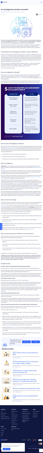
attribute (4, 185)
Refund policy (35, 416)
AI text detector (4, 205)
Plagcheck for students (5, 416)
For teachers (3, 415)
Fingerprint (14, 327)
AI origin (7, 55)
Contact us (2, 430)
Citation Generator (15, 415)
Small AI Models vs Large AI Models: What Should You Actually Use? (25, 371)
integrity (8, 74)
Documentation (24, 411)
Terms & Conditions (36, 411)
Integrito (8, 324)
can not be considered (17, 182)
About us (2, 432)
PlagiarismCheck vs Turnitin (5, 418)
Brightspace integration (26, 413)
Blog (1, 435)
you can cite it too (30, 229)
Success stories (3, 428)
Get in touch (1, 226)
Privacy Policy (35, 413)
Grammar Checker (15, 416)
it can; (18, 41)
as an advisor (27, 195)
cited (31, 54)
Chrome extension (15, 423)
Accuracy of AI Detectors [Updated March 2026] (26, 388)
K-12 (1, 411)
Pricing (2, 433)
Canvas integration (25, 415)
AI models (35, 186)
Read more (17, 357)
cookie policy (16, 446)
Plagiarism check (14, 411)
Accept (6, 449)
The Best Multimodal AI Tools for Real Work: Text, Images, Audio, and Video (25, 362)
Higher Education (4, 413)
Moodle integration (25, 416)
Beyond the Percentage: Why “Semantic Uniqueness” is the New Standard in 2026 (25, 380)
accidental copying (7, 221)
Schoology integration (26, 418)
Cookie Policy (35, 415)
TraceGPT (13, 413)
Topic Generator (14, 420)
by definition (31, 185)
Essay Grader (14, 418)
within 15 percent (18, 77)
